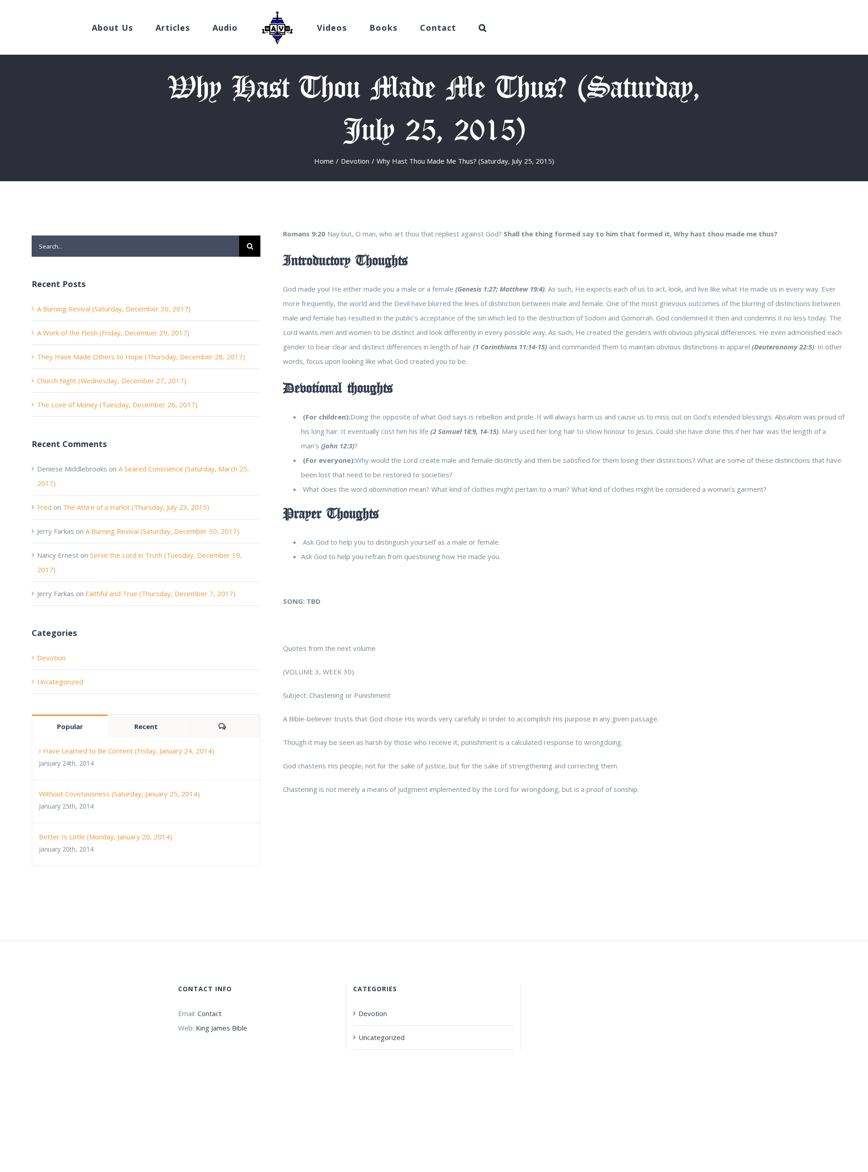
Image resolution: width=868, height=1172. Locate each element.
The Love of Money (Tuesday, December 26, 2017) (117, 404)
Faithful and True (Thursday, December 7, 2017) (160, 593)
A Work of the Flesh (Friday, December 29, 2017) (113, 332)
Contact (210, 1013)
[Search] (455, 27)
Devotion (51, 657)
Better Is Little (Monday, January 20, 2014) (105, 836)
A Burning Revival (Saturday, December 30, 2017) (114, 308)
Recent (146, 726)
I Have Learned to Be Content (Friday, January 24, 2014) (126, 750)
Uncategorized (60, 681)
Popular (70, 726)
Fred (44, 507)
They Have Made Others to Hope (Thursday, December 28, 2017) (141, 356)
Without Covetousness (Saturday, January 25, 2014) (119, 793)
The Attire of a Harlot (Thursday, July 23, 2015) (136, 507)
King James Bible (221, 1027)
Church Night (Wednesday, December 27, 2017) (111, 380)
